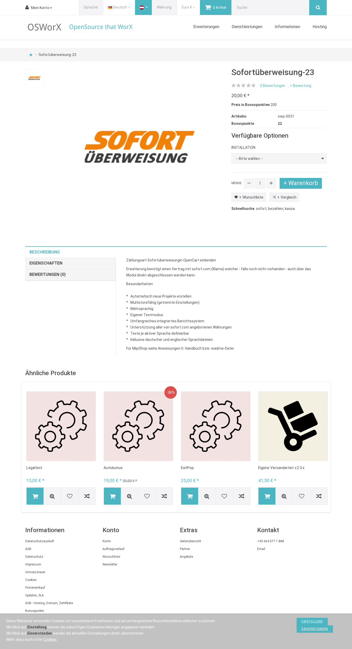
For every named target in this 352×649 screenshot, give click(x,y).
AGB (28, 549)
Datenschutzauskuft (39, 541)
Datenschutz (34, 556)
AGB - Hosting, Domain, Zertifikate (49, 603)
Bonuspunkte (34, 611)
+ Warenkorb (300, 183)
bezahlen (275, 209)
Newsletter (110, 564)
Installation (243, 147)
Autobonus (113, 467)
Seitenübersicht (190, 541)
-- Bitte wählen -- (249, 159)
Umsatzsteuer (35, 572)
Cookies (31, 580)
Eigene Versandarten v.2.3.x (281, 467)
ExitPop (187, 467)
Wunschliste (111, 556)
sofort (261, 209)
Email (261, 549)
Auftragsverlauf (113, 549)
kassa (290, 209)
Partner (185, 549)
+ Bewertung (300, 86)
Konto (107, 541)
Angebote (186, 556)
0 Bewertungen (272, 86)
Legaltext (34, 467)
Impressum (33, 564)
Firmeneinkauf (35, 587)
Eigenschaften (45, 263)
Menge (236, 183)
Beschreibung (44, 252)
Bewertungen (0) (47, 274)
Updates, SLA (34, 595)
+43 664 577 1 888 (270, 541)
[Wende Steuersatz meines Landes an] (143, 7)
